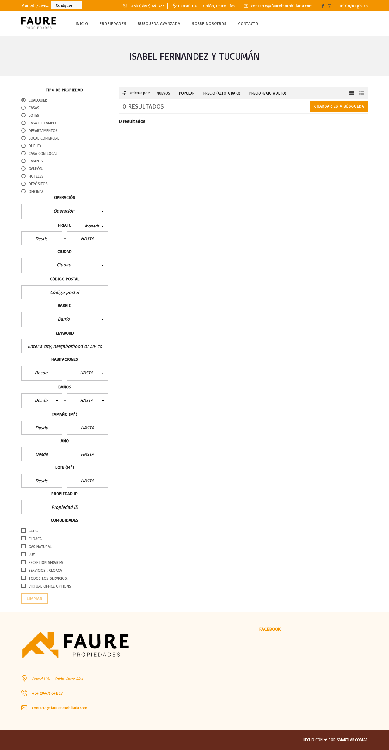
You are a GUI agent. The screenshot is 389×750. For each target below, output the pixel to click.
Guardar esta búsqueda (339, 106)
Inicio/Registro (354, 5)
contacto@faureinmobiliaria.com (281, 5)
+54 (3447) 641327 (146, 5)
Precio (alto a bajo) (221, 93)
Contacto (248, 23)
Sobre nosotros (209, 23)
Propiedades (112, 23)
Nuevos (163, 93)
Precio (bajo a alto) (267, 93)
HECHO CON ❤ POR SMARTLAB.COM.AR (335, 739)
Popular (186, 93)
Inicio (82, 23)
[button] (66, 5)
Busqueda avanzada (159, 23)
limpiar (34, 598)
